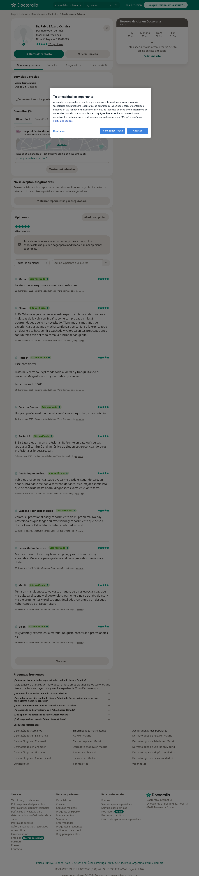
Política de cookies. (63, 121)
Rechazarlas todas (112, 130)
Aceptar (137, 130)
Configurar (59, 131)
